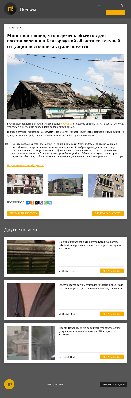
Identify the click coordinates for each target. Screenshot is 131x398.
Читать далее (111, 271)
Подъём (27, 9)
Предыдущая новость (23, 213)
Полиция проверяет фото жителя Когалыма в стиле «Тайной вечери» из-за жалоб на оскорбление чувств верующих (90, 245)
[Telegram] (50, 202)
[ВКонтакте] (28, 202)
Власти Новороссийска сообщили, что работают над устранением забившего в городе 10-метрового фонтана (90, 331)
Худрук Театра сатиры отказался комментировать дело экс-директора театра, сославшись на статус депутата (91, 286)
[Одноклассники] (32, 202)
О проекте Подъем (113, 384)
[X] (37, 202)
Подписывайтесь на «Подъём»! (25, 165)
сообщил (66, 123)
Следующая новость (108, 213)
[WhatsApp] (46, 202)
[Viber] (41, 202)
